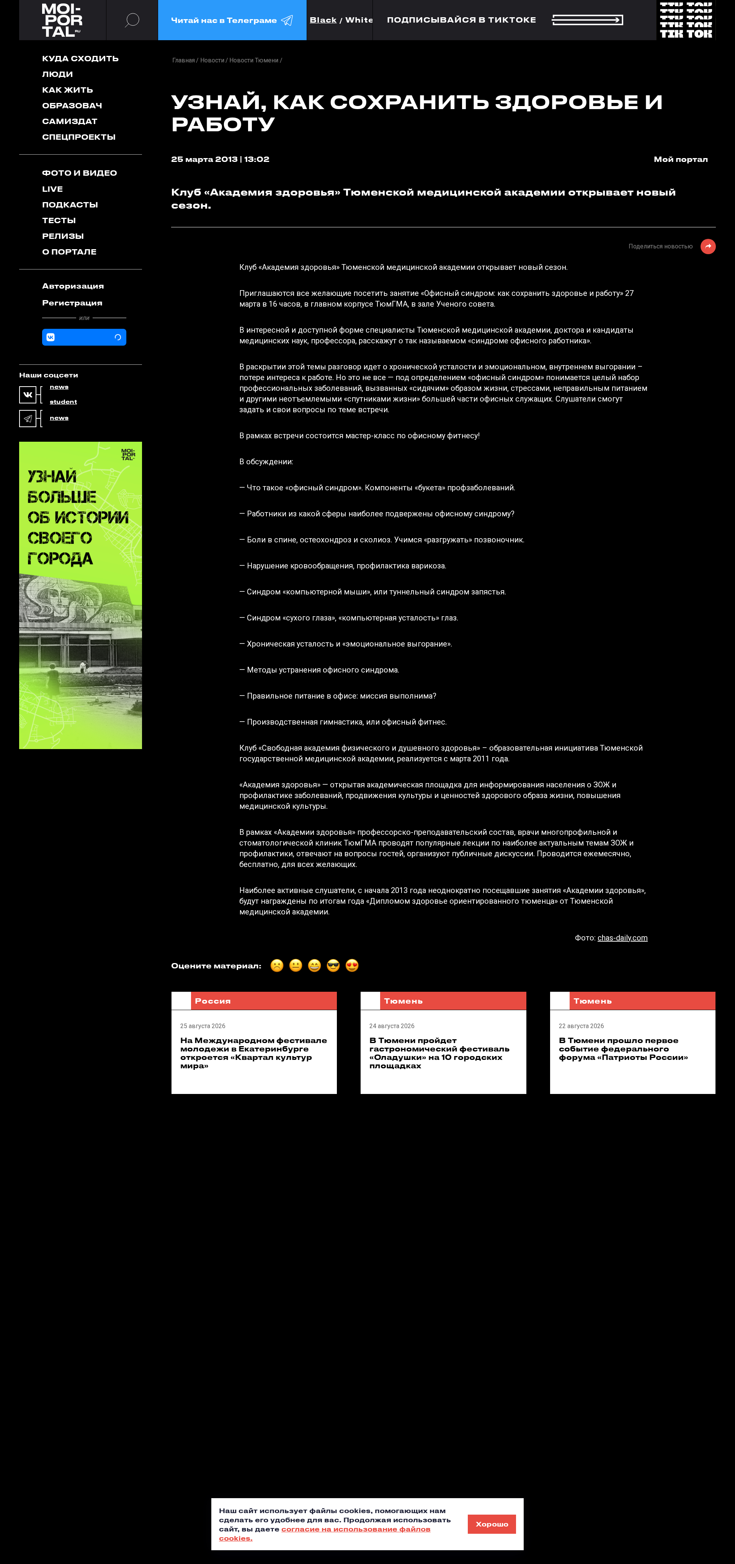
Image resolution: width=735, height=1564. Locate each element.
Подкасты (70, 204)
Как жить (67, 89)
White (359, 20)
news (59, 387)
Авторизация (73, 285)
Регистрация (72, 302)
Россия (213, 1000)
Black (323, 20)
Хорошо (492, 1524)
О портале (69, 251)
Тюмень (403, 1000)
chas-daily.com (623, 937)
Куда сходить (80, 58)
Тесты (59, 220)
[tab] (84, 286)
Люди (57, 74)
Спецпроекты (79, 136)
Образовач (72, 105)
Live (52, 188)
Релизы (63, 236)
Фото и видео (79, 172)
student (63, 402)
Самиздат (70, 121)
